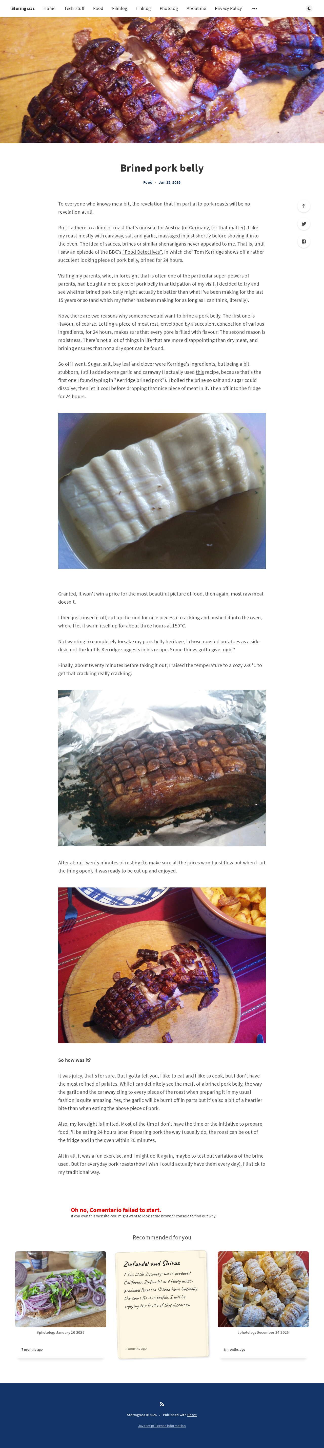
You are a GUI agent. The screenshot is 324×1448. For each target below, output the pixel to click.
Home (49, 8)
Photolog (169, 8)
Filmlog (119, 8)
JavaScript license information (162, 1425)
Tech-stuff (74, 8)
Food (98, 8)
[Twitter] (303, 223)
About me (196, 8)
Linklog (143, 8)
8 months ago (136, 1348)
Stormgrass (23, 8)
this (200, 372)
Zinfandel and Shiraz (151, 1263)
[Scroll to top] (303, 206)
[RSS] (162, 1404)
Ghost (192, 1415)
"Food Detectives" (142, 252)
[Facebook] (303, 241)
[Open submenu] (255, 9)
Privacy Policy (228, 8)
